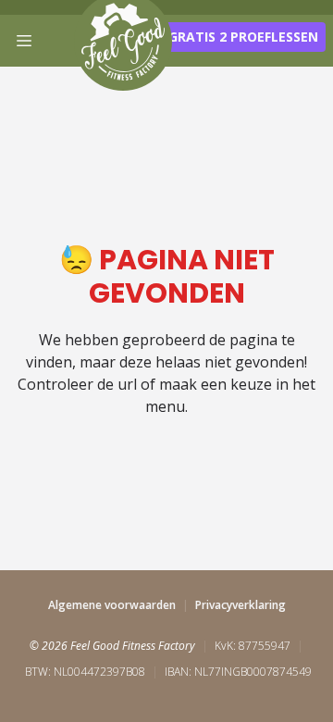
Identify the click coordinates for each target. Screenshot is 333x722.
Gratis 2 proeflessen (243, 36)
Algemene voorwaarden (112, 605)
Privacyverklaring (240, 605)
